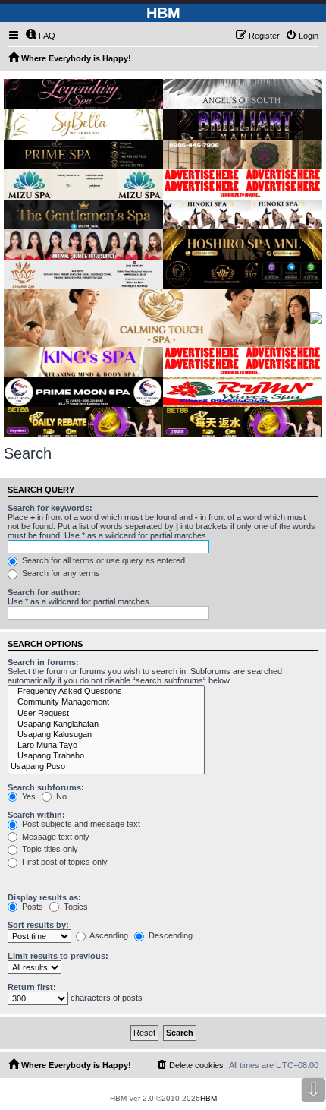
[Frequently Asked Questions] (106, 691)
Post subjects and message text (80, 823)
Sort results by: (38, 924)
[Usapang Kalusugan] (106, 735)
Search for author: (44, 592)
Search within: (36, 814)
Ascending (108, 935)
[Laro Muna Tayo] (106, 745)
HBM (208, 1098)
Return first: (32, 987)
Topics (74, 906)
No (60, 796)
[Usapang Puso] (106, 767)
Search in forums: (43, 662)
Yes (28, 796)
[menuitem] (40, 36)
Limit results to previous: (58, 955)
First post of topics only (64, 861)
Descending (169, 935)
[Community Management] (106, 702)
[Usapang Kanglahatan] (106, 724)
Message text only (54, 836)
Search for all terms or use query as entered (102, 560)
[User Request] (106, 713)
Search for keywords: (50, 507)
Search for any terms (60, 573)
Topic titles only (49, 848)
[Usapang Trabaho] (106, 756)
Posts (31, 906)
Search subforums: (46, 787)
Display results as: (44, 897)
